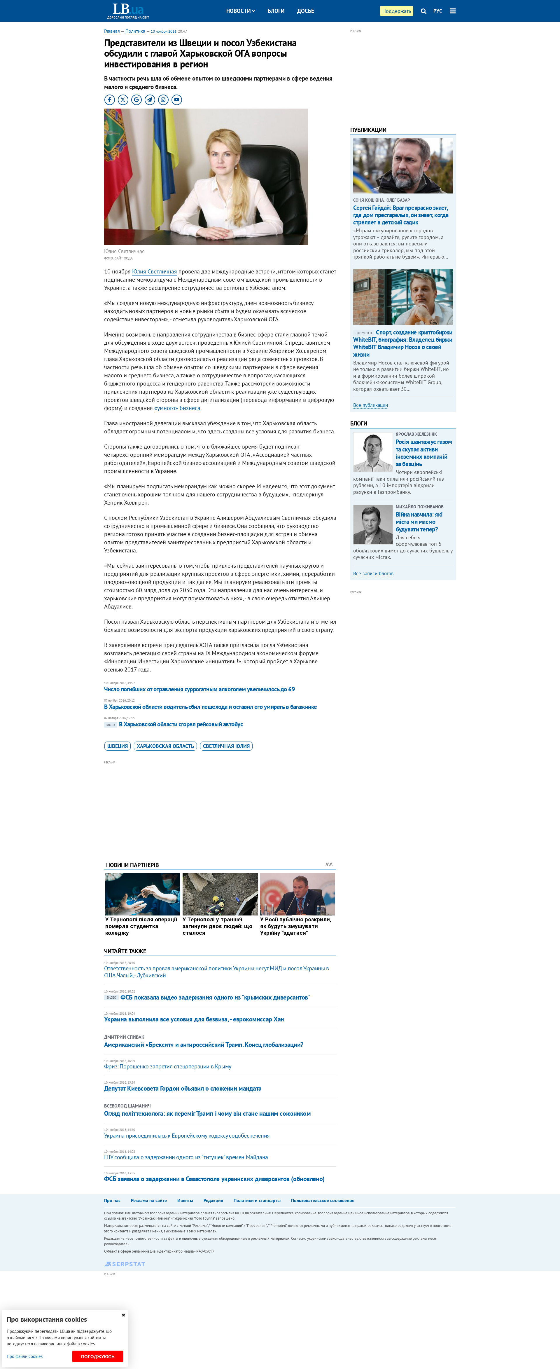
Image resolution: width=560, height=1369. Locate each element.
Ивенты (185, 1200)
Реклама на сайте (149, 1200)
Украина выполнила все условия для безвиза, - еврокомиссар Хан (194, 1019)
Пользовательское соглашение (322, 1200)
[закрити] (123, 1315)
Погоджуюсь (98, 1356)
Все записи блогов (373, 573)
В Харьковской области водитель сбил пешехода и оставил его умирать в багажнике (210, 707)
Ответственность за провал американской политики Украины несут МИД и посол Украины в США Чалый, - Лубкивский (216, 972)
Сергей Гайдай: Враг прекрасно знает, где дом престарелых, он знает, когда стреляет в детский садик (400, 215)
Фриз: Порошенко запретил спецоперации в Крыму (167, 1066)
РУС (437, 11)
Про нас (112, 1200)
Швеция (117, 746)
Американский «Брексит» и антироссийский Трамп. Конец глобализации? (203, 1044)
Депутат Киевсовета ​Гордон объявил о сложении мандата (183, 1088)
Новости (238, 10)
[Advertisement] (220, 806)
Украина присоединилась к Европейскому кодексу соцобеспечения (187, 1135)
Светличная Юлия (226, 746)
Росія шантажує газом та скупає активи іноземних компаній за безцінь (424, 453)
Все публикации (370, 405)
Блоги (276, 10)
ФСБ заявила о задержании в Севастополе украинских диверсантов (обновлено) (214, 1179)
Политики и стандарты (257, 1200)
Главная (112, 31)
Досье (305, 10)
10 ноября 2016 (163, 31)
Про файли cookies (25, 1356)
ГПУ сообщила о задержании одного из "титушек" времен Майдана (186, 1157)
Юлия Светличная (154, 271)
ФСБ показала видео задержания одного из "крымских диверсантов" (208, 997)
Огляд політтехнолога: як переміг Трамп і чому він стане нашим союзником (207, 1113)
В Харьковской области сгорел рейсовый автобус (174, 724)
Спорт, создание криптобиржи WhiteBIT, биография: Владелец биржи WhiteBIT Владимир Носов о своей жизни (402, 343)
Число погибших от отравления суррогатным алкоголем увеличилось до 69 (199, 689)
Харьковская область (165, 746)
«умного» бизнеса (177, 408)
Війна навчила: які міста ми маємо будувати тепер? (419, 521)
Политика (135, 31)
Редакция (213, 1200)
